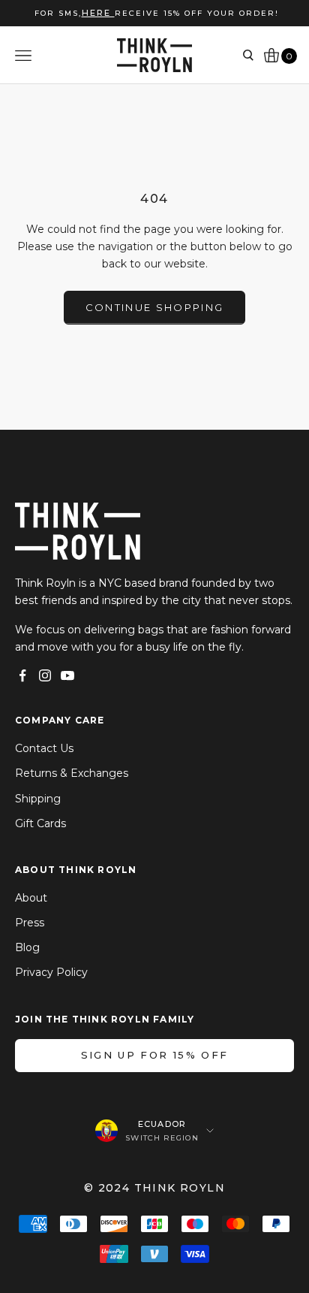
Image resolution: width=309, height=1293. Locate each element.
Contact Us (44, 748)
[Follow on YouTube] (67, 675)
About (31, 898)
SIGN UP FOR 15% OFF (154, 1055)
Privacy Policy (51, 972)
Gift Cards (40, 823)
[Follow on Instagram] (45, 675)
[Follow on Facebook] (22, 675)
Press (29, 922)
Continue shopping (155, 307)
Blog (27, 947)
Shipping (38, 798)
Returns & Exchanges (71, 773)
